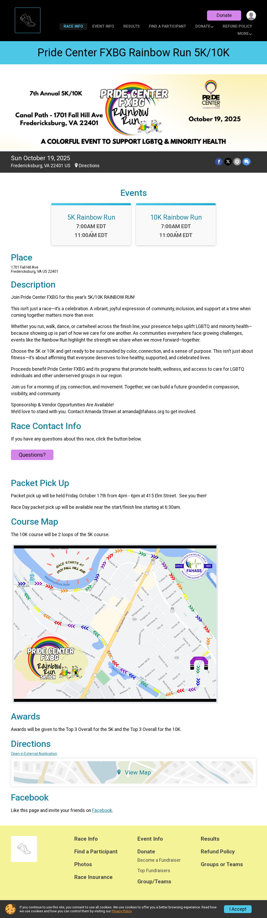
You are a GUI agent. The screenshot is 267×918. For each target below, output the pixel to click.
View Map (138, 772)
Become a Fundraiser (159, 860)
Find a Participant (167, 26)
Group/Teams (154, 882)
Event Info (103, 26)
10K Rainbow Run (176, 217)
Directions (89, 165)
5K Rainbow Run (91, 217)
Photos (83, 864)
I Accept (237, 909)
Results (131, 26)
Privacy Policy (121, 911)
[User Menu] (251, 15)
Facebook (102, 810)
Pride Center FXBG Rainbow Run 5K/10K (133, 52)
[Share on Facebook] (219, 161)
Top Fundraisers (153, 870)
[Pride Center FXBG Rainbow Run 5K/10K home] (28, 19)
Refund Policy (237, 26)
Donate (224, 15)
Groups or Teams (222, 864)
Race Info (73, 26)
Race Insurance (93, 877)
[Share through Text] (246, 161)
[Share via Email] (237, 161)
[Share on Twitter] (228, 161)
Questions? (32, 455)
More (243, 34)
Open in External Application (34, 754)
